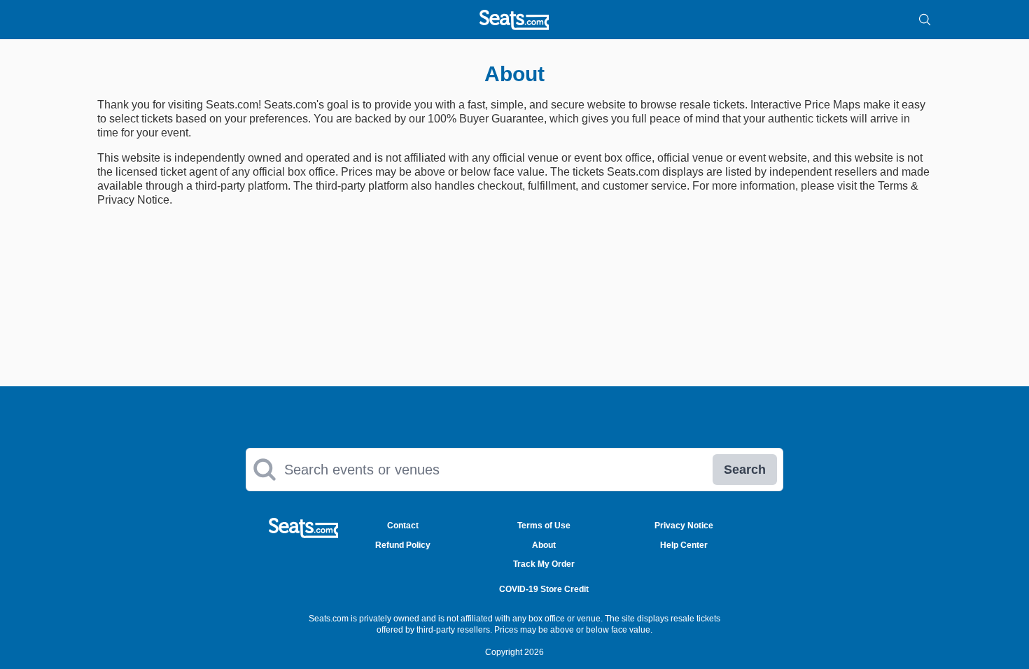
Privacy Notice (683, 525)
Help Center (684, 545)
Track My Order (544, 564)
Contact (403, 525)
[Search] (925, 20)
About (544, 545)
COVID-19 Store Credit (544, 589)
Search (745, 470)
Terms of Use (543, 525)
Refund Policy (402, 545)
